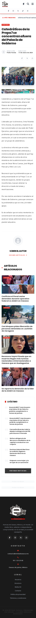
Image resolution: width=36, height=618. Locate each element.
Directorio (18, 583)
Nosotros (18, 579)
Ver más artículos (17, 255)
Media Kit (18, 587)
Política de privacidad (18, 594)
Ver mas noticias (18, 471)
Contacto (18, 591)
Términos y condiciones (18, 598)
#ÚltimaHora (10, 17)
